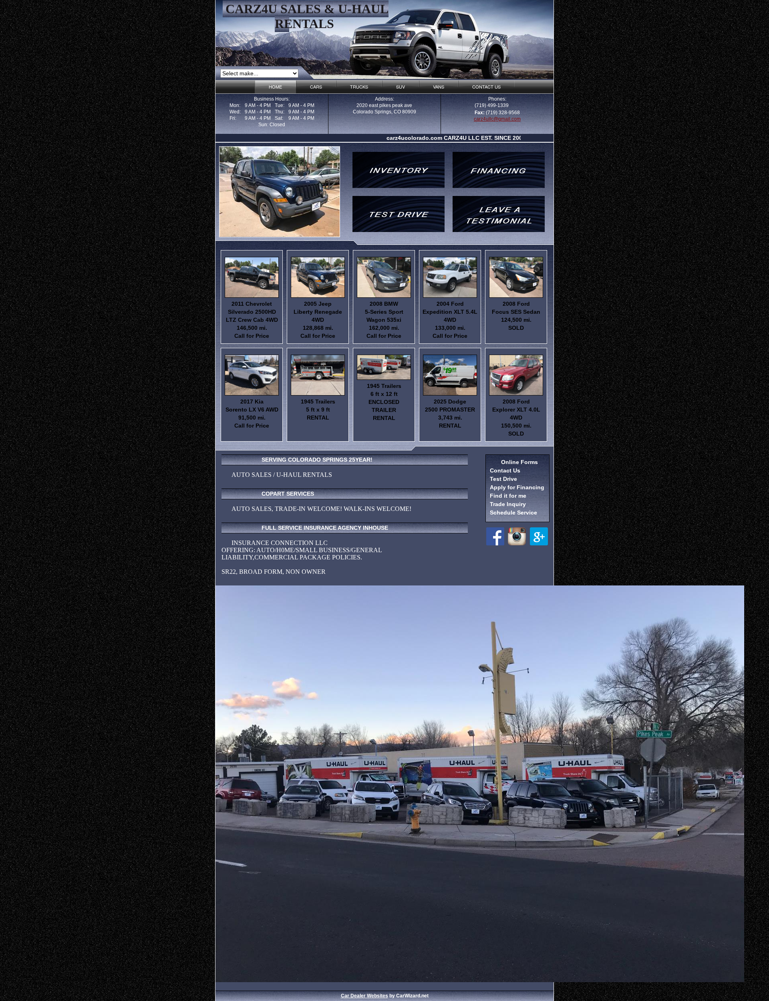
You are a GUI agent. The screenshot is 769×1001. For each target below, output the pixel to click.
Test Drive (503, 479)
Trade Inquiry (508, 504)
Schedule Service (513, 512)
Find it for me (508, 495)
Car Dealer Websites (364, 996)
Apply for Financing (517, 487)
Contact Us (505, 470)
